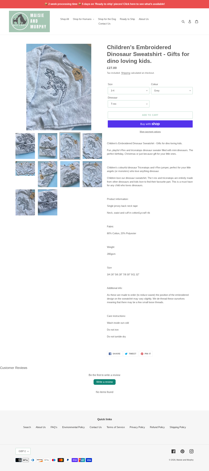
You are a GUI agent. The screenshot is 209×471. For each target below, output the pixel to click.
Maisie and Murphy (185, 460)
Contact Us (96, 427)
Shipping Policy (178, 427)
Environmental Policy (73, 427)
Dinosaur (112, 97)
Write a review (104, 382)
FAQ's (54, 427)
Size (110, 84)
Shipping (125, 73)
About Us (41, 427)
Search (27, 427)
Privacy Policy (137, 427)
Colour (154, 84)
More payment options (150, 131)
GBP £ (22, 451)
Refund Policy (157, 427)
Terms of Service (116, 427)
